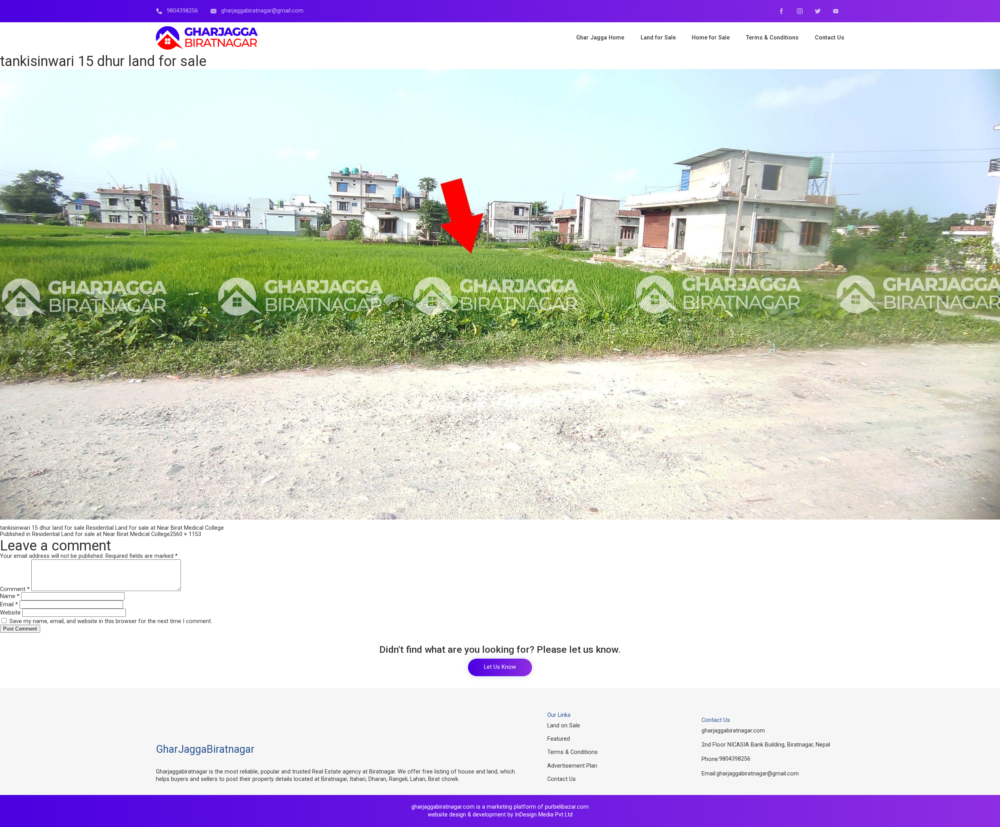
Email (9, 604)
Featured (558, 739)
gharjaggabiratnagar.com (733, 730)
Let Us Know (500, 667)
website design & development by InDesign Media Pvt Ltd (500, 814)
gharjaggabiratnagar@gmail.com (757, 773)
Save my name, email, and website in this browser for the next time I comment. (110, 621)
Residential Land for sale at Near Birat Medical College (101, 534)
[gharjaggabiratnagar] (206, 38)
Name (10, 596)
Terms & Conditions (572, 752)
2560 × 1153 (185, 534)
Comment (15, 589)
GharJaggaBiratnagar (205, 749)
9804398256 (734, 759)
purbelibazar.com (567, 807)
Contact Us (561, 779)
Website (10, 612)
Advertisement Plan (572, 766)
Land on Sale (563, 725)
